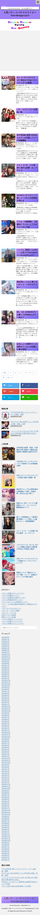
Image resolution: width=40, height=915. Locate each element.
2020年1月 (5, 808)
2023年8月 (5, 715)
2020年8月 (5, 793)
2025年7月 (5, 665)
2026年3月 (5, 648)
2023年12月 (6, 706)
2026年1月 (5, 652)
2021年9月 (5, 765)
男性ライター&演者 (9, 617)
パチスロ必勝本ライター (11, 595)
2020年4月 (5, 801)
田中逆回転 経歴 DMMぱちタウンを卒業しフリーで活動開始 (27, 137)
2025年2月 (5, 676)
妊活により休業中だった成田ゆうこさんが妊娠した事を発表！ (27, 346)
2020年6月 (5, 797)
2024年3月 (5, 700)
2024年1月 (5, 704)
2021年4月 (5, 775)
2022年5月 (5, 747)
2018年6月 (5, 849)
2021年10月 (6, 762)
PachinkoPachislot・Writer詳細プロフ (20, 905)
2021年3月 (5, 778)
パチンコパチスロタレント (11, 608)
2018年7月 (5, 847)
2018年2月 (5, 858)
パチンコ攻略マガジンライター (13, 593)
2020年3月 (5, 804)
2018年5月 (5, 851)
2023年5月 (5, 721)
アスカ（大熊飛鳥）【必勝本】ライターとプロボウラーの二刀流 (27, 224)
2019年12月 (6, 810)
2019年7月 (5, 821)
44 (4, 377)
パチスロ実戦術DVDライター (12, 600)
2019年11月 (6, 812)
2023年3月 (5, 726)
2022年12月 (6, 732)
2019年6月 (5, 823)
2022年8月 (5, 741)
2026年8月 (5, 637)
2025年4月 (5, 672)
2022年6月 (5, 745)
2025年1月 (5, 678)
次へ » (9, 377)
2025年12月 (6, 654)
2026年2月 (5, 650)
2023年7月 (5, 717)
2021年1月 (5, 782)
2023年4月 (5, 724)
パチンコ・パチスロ (24, 146)
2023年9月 (5, 713)
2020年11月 (6, 786)
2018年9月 (5, 842)
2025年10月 (6, 659)
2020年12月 (6, 784)
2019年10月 (6, 814)
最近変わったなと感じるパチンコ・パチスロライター (27, 284)
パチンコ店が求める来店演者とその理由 (16, 886)
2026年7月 (5, 639)
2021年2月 (5, 780)
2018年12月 (6, 836)
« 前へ (5, 373)
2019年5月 (5, 825)
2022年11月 (6, 734)
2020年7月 (5, 795)
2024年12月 (6, 680)
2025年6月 (5, 667)
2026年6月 (5, 642)
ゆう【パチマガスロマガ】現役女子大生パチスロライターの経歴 (27, 80)
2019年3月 (5, 829)
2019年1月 (5, 834)
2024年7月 (5, 691)
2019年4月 (5, 827)
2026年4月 (5, 646)
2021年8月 (5, 767)
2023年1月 (5, 730)
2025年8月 (5, 663)
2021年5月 (5, 773)
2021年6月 (5, 771)
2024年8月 (5, 689)
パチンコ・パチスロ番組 (25, 205)
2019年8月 (5, 819)
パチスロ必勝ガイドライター (12, 619)
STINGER (29, 911)
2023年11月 (6, 708)
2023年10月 (6, 711)
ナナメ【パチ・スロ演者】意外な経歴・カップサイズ (27, 167)
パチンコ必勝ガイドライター (12, 621)
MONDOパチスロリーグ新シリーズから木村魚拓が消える (27, 198)
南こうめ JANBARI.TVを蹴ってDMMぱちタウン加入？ (26, 314)
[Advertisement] (20, 51)
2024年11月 (6, 683)
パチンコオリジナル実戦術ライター (15, 602)
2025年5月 (5, 670)
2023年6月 (5, 719)
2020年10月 (6, 788)
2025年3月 (5, 674)
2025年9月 (5, 661)
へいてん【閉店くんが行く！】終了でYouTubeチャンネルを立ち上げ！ (27, 252)
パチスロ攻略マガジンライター (13, 623)
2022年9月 (5, 739)
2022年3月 (5, 752)
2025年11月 (6, 657)
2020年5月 (5, 799)
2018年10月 (6, 840)
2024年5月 (5, 696)
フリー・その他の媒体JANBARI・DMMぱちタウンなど (27, 144)
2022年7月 (5, 743)
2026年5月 (5, 644)
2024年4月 (5, 698)
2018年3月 (5, 855)
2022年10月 (6, 737)
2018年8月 (5, 845)
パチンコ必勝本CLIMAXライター (14, 598)
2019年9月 (5, 816)
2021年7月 (5, 769)
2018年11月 (6, 838)
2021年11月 (6, 760)
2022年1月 (5, 756)
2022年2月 (5, 754)
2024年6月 (5, 693)
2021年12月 (6, 758)
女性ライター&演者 (24, 87)
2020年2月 (5, 806)
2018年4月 (5, 853)
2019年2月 (5, 832)
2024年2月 (5, 702)
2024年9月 (5, 687)
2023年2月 (5, 728)
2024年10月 (6, 685)
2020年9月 (5, 791)
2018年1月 (5, 860)
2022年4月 (5, 750)
